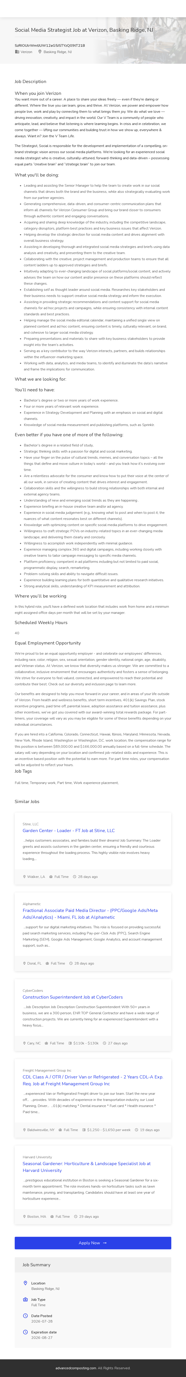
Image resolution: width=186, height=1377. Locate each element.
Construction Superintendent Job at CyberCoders (73, 997)
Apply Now (90, 1243)
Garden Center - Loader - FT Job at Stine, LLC (69, 831)
